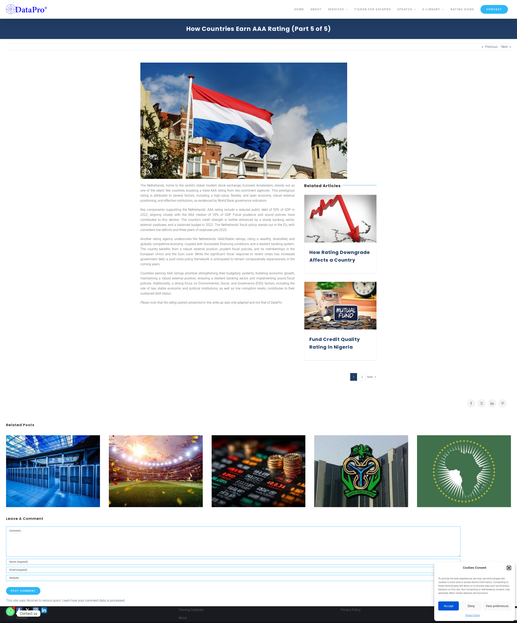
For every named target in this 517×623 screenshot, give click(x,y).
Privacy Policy (472, 615)
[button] (509, 568)
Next (504, 47)
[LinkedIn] (44, 610)
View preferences (497, 606)
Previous (491, 47)
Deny (471, 606)
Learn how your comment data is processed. (93, 600)
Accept (448, 606)
